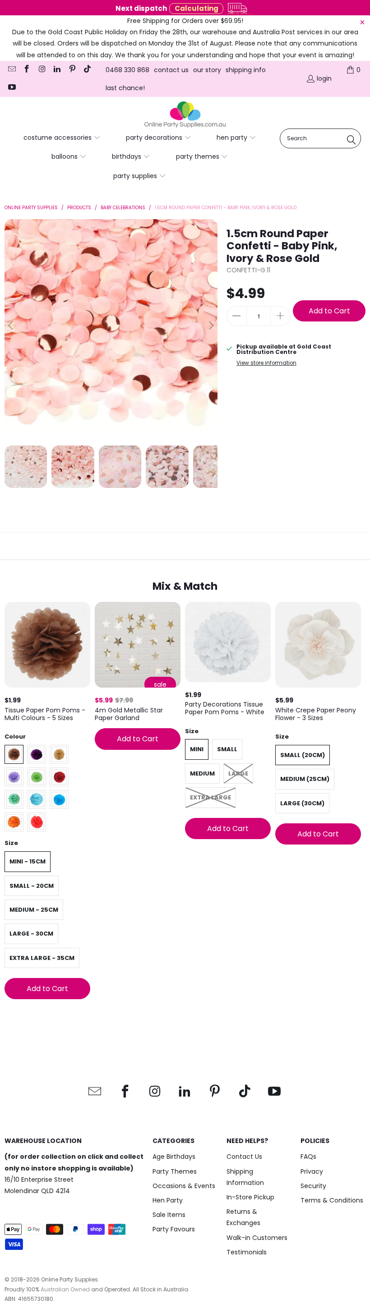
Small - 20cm (31, 885)
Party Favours (174, 1229)
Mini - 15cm (27, 861)
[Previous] (11, 325)
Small (227, 749)
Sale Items (169, 1214)
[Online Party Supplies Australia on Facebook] (26, 69)
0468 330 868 (127, 70)
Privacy (312, 1171)
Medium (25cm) (304, 779)
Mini (197, 749)
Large (238, 773)
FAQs (308, 1156)
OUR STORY (207, 70)
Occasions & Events (184, 1185)
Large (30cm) (302, 803)
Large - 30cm (31, 933)
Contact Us (244, 1156)
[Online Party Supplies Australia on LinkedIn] (56, 69)
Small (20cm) (302, 755)
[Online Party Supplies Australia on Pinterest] (71, 69)
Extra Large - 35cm (41, 958)
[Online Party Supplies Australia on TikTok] (87, 69)
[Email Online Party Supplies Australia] (11, 69)
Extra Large (210, 797)
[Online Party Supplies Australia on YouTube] (11, 87)
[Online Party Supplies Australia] (185, 115)
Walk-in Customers (257, 1237)
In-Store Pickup (250, 1197)
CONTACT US (171, 70)
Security (313, 1185)
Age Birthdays (174, 1156)
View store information (266, 363)
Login (324, 78)
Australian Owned (65, 1289)
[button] (62, 138)
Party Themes (175, 1171)
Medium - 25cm (33, 909)
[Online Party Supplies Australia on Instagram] (41, 69)
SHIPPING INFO (246, 70)
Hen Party (168, 1200)
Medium (202, 773)
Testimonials (247, 1252)
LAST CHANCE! (125, 88)
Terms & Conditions (332, 1200)
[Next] (211, 325)
